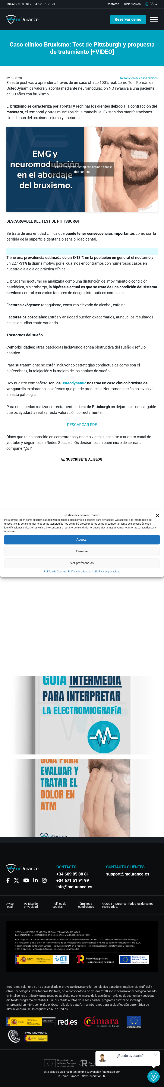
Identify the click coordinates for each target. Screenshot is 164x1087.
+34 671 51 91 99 (43, 4)
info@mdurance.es (74, 887)
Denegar (82, 551)
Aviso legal (10, 905)
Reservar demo (128, 19)
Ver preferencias (82, 563)
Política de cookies (59, 905)
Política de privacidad (80, 571)
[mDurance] (22, 19)
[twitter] (16, 880)
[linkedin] (35, 880)
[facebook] (8, 880)
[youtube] (26, 880)
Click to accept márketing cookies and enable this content (82, 169)
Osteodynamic (74, 383)
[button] (157, 515)
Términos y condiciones (86, 905)
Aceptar (82, 539)
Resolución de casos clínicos (139, 78)
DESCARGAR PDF (82, 424)
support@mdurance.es (125, 874)
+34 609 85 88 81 (17, 4)
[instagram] (44, 880)
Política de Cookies (55, 571)
